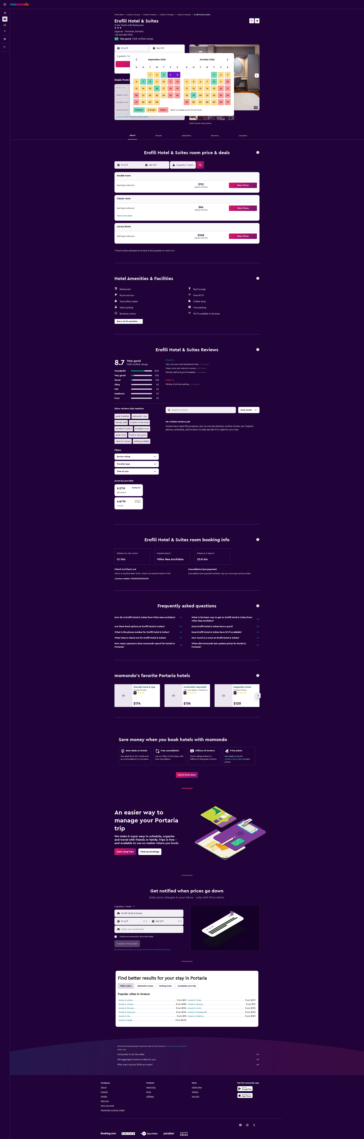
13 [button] (136, 88)
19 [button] (177, 88)
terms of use (151, 949)
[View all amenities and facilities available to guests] (257, 278)
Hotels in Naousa (195, 1004)
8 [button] (150, 81)
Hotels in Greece (150, 15)
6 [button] (136, 81)
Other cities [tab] (125, 986)
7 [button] (143, 81)
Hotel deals (118, 15)
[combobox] (151, 913)
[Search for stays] (5, 19)
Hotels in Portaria (184, 15)
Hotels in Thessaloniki (197, 1012)
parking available (141, 441)
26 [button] (177, 95)
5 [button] (177, 75)
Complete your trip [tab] (187, 986)
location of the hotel (139, 423)
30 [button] (157, 102)
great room (121, 435)
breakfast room (142, 429)
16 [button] (157, 88)
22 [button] (150, 95)
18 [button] (170, 88)
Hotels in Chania (125, 1004)
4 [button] (170, 75)
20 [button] (136, 95)
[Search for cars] (5, 25)
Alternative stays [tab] (145, 986)
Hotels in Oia (124, 1016)
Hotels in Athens (125, 1000)
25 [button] (170, 95)
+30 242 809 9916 (123, 35)
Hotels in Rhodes (126, 1008)
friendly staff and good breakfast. (186, 372)
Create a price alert (233, 759)
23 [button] (157, 95)
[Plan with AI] (5, 31)
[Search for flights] (5, 13)
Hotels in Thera (194, 1000)
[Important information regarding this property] (257, 540)
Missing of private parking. (182, 384)
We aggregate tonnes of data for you (136, 1059)
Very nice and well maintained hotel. (187, 364)
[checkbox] (128, 490)
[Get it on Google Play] (245, 1088)
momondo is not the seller (131, 1054)
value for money (123, 441)
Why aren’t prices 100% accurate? (135, 1064)
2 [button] (157, 75)
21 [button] (143, 95)
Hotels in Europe (133, 15)
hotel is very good (137, 435)
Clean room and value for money (186, 368)
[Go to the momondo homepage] (19, 4)
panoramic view (140, 416)
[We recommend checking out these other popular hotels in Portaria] (257, 676)
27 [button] (136, 102)
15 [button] (150, 88)
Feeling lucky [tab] (165, 986)
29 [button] (150, 102)
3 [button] (163, 75)
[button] (5, 4)
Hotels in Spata (125, 1020)
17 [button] (164, 88)
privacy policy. (165, 949)
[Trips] (5, 39)
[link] (187, 775)
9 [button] (157, 81)
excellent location (124, 429)
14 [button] (143, 88)
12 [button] (177, 81)
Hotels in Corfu (194, 1008)
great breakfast (122, 416)
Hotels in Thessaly (167, 15)
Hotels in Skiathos (196, 1016)
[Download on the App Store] (245, 1095)
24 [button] (163, 95)
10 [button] (164, 81)
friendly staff (121, 423)
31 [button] (228, 102)
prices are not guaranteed (176, 1046)
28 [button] (143, 102)
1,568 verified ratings (142, 39)
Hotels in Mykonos (126, 1012)
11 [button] (170, 81)
